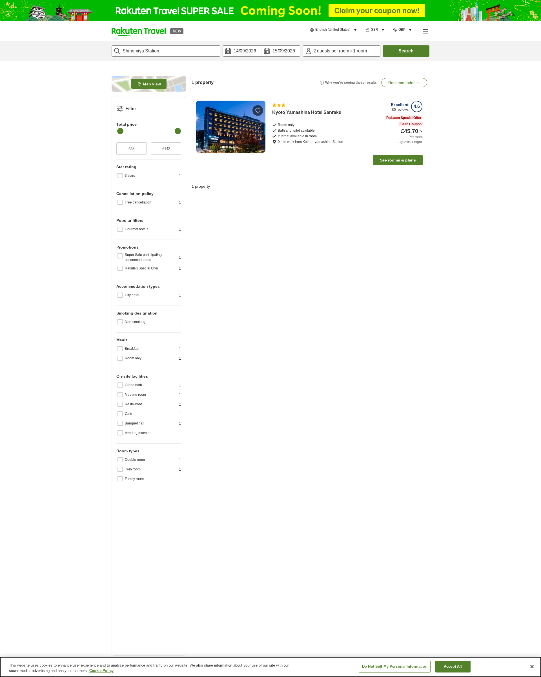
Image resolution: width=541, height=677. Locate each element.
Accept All (453, 666)
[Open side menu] (424, 31)
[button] (139, 31)
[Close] (532, 666)
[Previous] (202, 126)
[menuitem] (334, 29)
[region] (270, 667)
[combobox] (166, 51)
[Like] (257, 110)
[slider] (120, 131)
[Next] (259, 126)
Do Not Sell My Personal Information (394, 666)
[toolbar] (261, 51)
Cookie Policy (101, 671)
